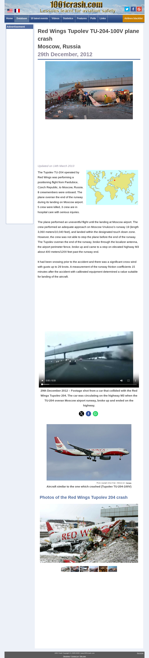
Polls (93, 18)
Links (103, 18)
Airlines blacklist (133, 18)
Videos (55, 18)
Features (82, 18)
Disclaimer (66, 656)
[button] (81, 413)
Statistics (68, 18)
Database (22, 18)
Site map (83, 656)
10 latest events (39, 18)
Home (9, 18)
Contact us (75, 656)
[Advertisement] (19, 75)
